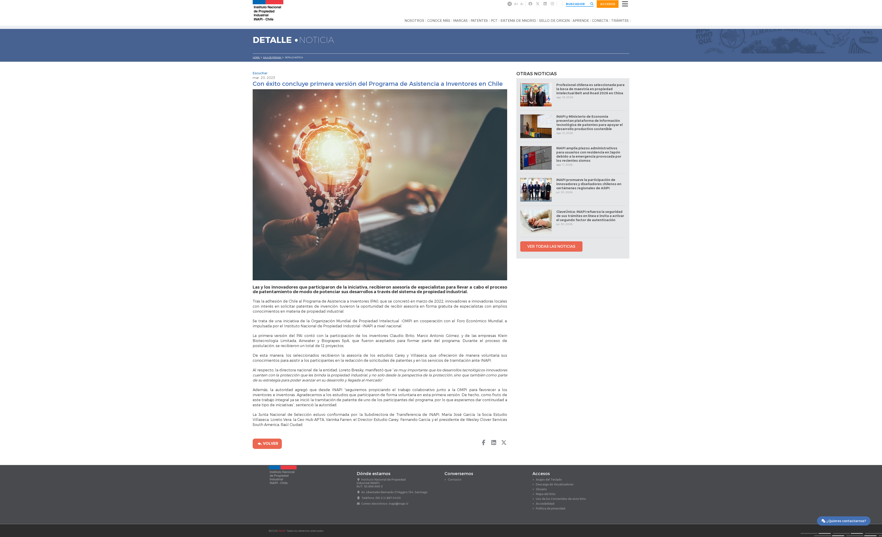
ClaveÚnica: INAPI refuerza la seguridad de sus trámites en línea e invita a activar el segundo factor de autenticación (590, 216)
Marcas (460, 20)
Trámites (620, 20)
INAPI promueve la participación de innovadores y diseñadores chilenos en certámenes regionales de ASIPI (588, 184)
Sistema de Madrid (518, 20)
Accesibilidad (545, 503)
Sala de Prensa (272, 57)
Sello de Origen (554, 20)
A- (522, 4)
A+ (516, 4)
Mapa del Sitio (546, 493)
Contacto (454, 479)
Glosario (541, 489)
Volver (270, 443)
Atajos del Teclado (549, 479)
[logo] (268, 10)
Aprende (581, 20)
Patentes (479, 20)
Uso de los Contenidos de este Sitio (561, 498)
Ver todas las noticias (551, 246)
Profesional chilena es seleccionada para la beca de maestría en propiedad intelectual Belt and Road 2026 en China (590, 89)
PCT (494, 20)
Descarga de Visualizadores (555, 484)
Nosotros (414, 20)
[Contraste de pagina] (509, 4)
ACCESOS (607, 4)
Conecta (600, 20)
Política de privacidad (550, 508)
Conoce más (438, 20)
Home (256, 57)
